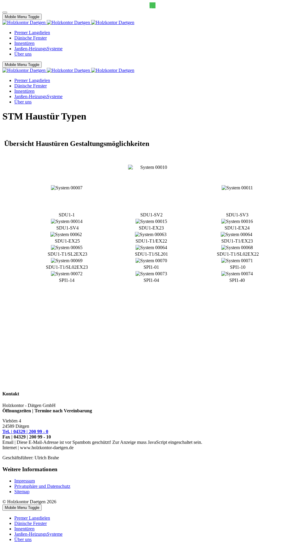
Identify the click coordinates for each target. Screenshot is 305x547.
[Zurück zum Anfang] (4, 12)
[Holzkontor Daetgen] (68, 22)
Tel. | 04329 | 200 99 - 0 (25, 431)
